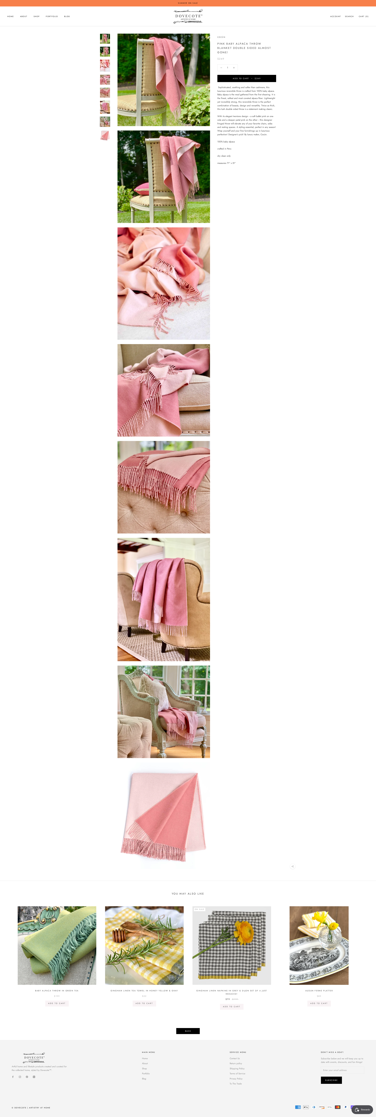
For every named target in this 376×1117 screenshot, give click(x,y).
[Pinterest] (27, 1077)
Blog (67, 16)
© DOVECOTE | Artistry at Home (31, 1107)
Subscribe (331, 1080)
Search (349, 16)
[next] (367, 956)
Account (335, 16)
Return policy (236, 1063)
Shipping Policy (237, 1068)
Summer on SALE (188, 3)
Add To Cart (57, 1003)
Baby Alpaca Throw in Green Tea (57, 990)
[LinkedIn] (34, 1077)
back (188, 1031)
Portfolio (52, 16)
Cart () (364, 16)
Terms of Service (237, 1073)
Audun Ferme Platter (319, 990)
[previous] (9, 956)
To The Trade (236, 1083)
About (23, 16)
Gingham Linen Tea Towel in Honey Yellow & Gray (144, 990)
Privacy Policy (236, 1078)
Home (10, 16)
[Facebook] (13, 1077)
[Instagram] (20, 1077)
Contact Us (235, 1058)
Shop (37, 16)
